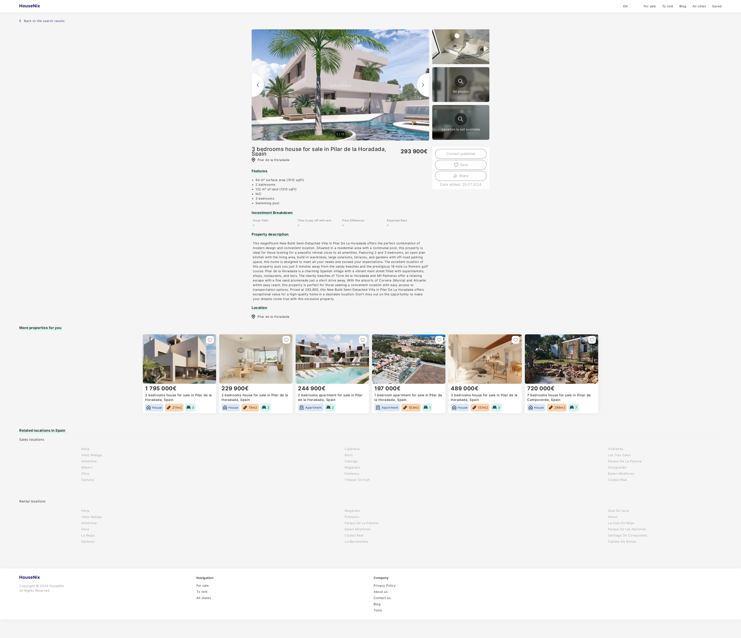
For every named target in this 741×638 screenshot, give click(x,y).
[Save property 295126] (592, 340)
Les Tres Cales (619, 455)
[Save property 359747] (210, 340)
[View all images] (461, 81)
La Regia (88, 535)
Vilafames (615, 449)
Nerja (85, 449)
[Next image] (423, 85)
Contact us (382, 598)
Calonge (351, 461)
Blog (682, 6)
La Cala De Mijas (621, 523)
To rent (667, 6)
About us (380, 592)
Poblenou (352, 473)
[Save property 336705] (286, 340)
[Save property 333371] (439, 340)
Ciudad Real (617, 480)
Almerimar (89, 461)
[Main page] (37, 6)
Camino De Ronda (622, 541)
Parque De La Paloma (624, 461)
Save (464, 165)
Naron (613, 517)
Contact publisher (460, 154)
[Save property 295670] (515, 340)
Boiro (349, 455)
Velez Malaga (91, 455)
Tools (378, 610)
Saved (717, 6)
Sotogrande (617, 467)
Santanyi (88, 480)
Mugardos (352, 467)
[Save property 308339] (363, 340)
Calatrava (352, 449)
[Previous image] (258, 85)
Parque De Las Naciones (627, 529)
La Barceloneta (356, 541)
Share (463, 176)
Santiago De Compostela (627, 535)
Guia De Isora (618, 511)
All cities (699, 6)
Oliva (85, 473)
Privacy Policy (385, 585)
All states (203, 598)
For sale (650, 6)
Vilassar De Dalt (357, 480)
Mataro (86, 467)
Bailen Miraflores (621, 473)
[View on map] (461, 119)
